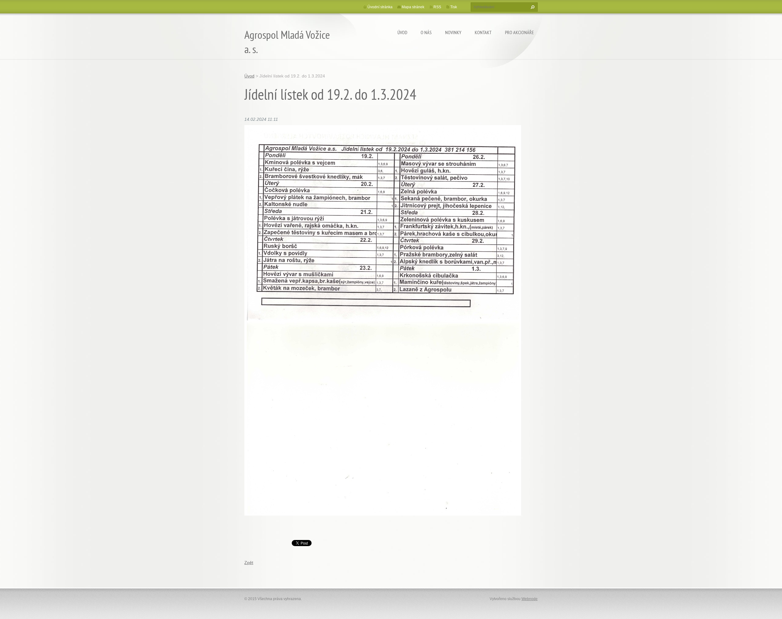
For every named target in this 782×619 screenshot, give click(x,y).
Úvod (402, 32)
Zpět (248, 562)
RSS (437, 7)
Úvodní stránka (380, 7)
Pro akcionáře (519, 32)
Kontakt (483, 32)
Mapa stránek (413, 7)
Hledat (531, 7)
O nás (426, 32)
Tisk (453, 7)
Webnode (529, 599)
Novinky (453, 32)
